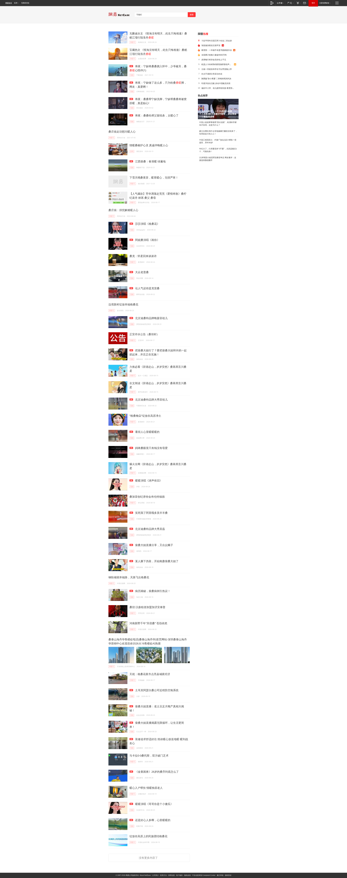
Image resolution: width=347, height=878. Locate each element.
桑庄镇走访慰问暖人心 (122, 131)
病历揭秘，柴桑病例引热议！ (152, 591)
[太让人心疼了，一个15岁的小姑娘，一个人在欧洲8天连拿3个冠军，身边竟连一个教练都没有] (218, 109)
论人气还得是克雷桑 (147, 288)
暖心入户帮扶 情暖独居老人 (146, 788)
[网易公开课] (280, 3)
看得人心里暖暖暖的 (147, 432)
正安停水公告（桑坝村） (144, 334)
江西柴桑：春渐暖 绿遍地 (150, 161)
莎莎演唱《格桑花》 (147, 224)
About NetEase (145, 875)
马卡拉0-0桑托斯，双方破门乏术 (148, 755)
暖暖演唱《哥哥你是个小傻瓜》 (153, 804)
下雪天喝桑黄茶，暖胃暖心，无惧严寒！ (153, 177)
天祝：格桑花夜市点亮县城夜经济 (149, 674)
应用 (15, 3)
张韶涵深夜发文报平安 (210, 45)
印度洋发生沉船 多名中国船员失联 (215, 83)
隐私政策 (187, 875)
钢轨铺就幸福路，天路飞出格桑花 (128, 577)
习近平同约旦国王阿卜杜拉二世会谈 (216, 40)
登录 (313, 3)
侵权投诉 (228, 875)
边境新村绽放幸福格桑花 (123, 304)
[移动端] (272, 3)
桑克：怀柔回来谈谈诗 (143, 256)
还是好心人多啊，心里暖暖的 (152, 820)
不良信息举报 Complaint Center (203, 875)
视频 (132, 75)
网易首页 (8, 3)
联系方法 (163, 875)
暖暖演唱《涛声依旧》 (148, 480)
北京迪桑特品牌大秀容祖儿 (151, 399)
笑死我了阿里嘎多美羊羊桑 (151, 513)
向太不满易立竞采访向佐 (211, 74)
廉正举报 (220, 875)
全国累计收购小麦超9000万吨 (214, 55)
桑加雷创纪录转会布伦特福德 (147, 496)
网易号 (132, 42)
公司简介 (155, 875)
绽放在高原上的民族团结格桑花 (148, 836)
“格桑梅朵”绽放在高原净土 (145, 416)
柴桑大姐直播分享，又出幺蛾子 (153, 545)
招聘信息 (171, 875)
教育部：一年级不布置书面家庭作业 (216, 50)
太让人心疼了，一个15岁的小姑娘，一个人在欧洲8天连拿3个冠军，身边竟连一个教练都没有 (217, 114)
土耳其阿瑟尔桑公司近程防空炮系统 (156, 690)
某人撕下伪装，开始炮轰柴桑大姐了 (156, 561)
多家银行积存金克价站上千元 (213, 59)
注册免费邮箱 (324, 3)
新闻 (132, 151)
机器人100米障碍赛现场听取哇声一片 (217, 64)
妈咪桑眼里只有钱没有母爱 (151, 448)
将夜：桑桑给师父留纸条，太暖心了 (156, 115)
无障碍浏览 (25, 3)
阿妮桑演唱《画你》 (147, 240)
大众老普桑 (141, 272)
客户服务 (179, 875)
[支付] (298, 3)
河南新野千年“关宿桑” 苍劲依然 (148, 623)
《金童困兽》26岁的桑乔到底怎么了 (156, 771)
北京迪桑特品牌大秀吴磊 (149, 529)
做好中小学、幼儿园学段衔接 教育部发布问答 (219, 88)
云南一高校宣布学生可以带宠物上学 (216, 69)
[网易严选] (290, 3)
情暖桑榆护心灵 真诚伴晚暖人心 (148, 145)
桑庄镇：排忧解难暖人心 (123, 210)
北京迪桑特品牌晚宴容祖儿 (151, 318)
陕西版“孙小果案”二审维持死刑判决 (216, 78)
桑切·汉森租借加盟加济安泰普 (147, 607)
